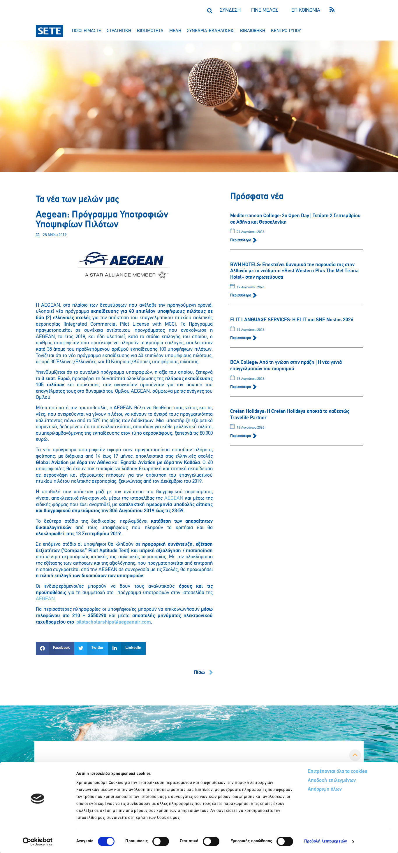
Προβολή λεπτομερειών (325, 841)
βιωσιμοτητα (150, 31)
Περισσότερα (241, 240)
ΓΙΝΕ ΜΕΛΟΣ (264, 10)
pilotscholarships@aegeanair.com (113, 622)
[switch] (160, 841)
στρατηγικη (119, 31)
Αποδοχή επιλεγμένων (332, 780)
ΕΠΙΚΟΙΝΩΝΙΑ (305, 10)
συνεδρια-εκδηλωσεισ (210, 31)
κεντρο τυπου (286, 31)
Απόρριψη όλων (325, 789)
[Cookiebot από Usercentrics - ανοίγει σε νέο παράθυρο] (37, 841)
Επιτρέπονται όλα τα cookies (337, 771)
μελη (175, 31)
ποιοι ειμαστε (86, 31)
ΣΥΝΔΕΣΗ (230, 10)
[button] (209, 10)
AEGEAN (173, 498)
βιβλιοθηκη (252, 31)
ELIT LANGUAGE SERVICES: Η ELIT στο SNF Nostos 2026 (291, 320)
